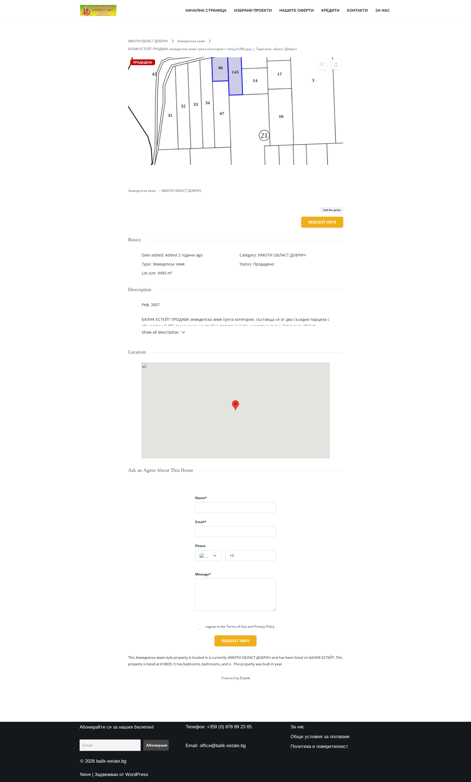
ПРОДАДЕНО (142, 62)
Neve (85, 774)
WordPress (136, 774)
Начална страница (206, 10)
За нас (382, 10)
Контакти (357, 10)
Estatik (245, 678)
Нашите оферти (296, 10)
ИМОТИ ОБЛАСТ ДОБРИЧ (148, 41)
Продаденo (263, 264)
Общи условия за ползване (320, 736)
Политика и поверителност (319, 746)
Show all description (160, 332)
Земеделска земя (191, 41)
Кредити (330, 10)
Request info (322, 222)
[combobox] (208, 555)
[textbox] (208, 555)
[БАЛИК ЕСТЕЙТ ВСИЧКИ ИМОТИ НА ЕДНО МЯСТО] (98, 10)
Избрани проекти (253, 10)
